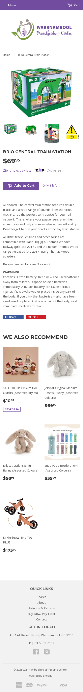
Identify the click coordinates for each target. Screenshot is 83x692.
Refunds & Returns (41, 608)
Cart (76, 5)
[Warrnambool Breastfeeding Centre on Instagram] (47, 653)
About (41, 602)
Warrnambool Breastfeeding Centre (45, 669)
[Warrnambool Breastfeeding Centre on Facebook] (36, 653)
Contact (41, 619)
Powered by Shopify (40, 675)
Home (6, 55)
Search (41, 597)
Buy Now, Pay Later (41, 614)
